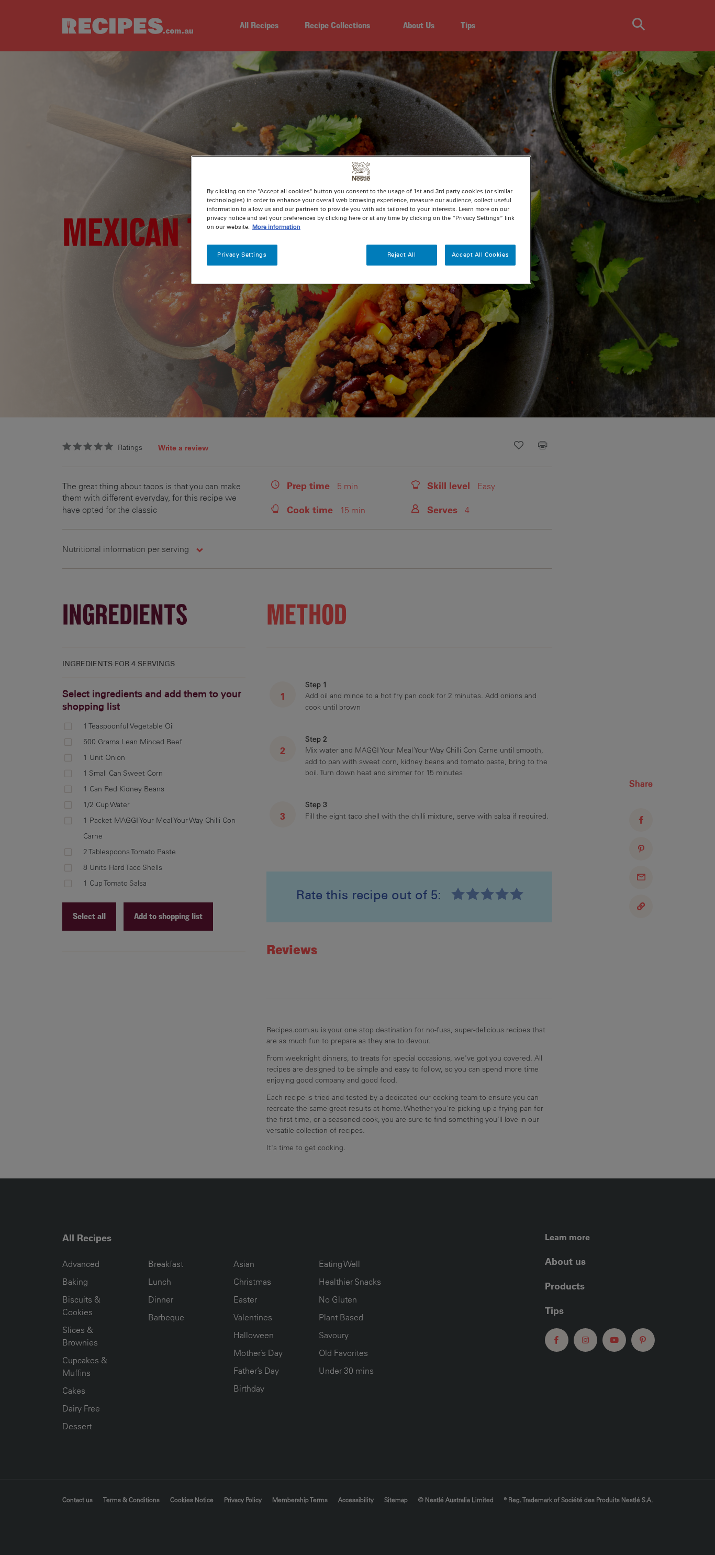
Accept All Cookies (480, 254)
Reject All (401, 254)
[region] (361, 220)
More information (276, 226)
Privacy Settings (241, 254)
